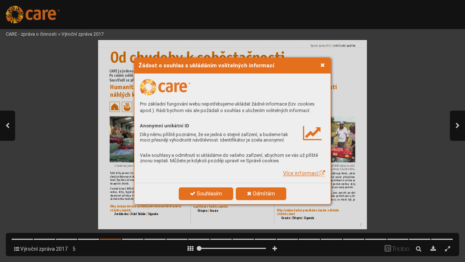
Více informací (301, 173)
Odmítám (263, 193)
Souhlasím (208, 193)
